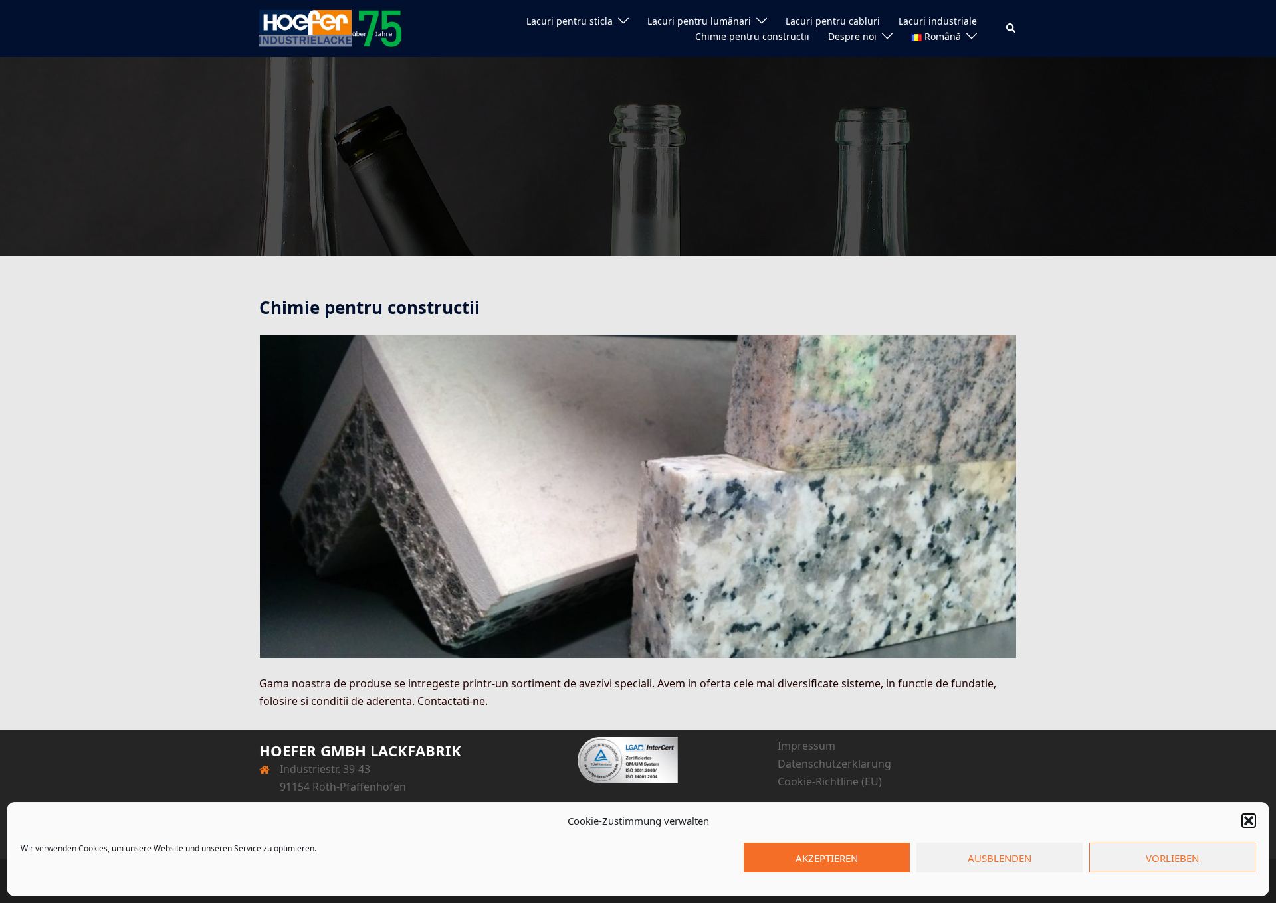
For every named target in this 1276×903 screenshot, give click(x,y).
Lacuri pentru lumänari (699, 21)
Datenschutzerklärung (834, 763)
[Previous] (287, 496)
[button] (1248, 820)
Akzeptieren (827, 857)
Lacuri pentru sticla (569, 21)
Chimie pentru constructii (752, 36)
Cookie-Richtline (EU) (830, 781)
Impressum (806, 745)
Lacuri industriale (938, 21)
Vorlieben (1172, 857)
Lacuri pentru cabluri (833, 21)
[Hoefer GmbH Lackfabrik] (330, 27)
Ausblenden (999, 857)
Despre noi (852, 36)
